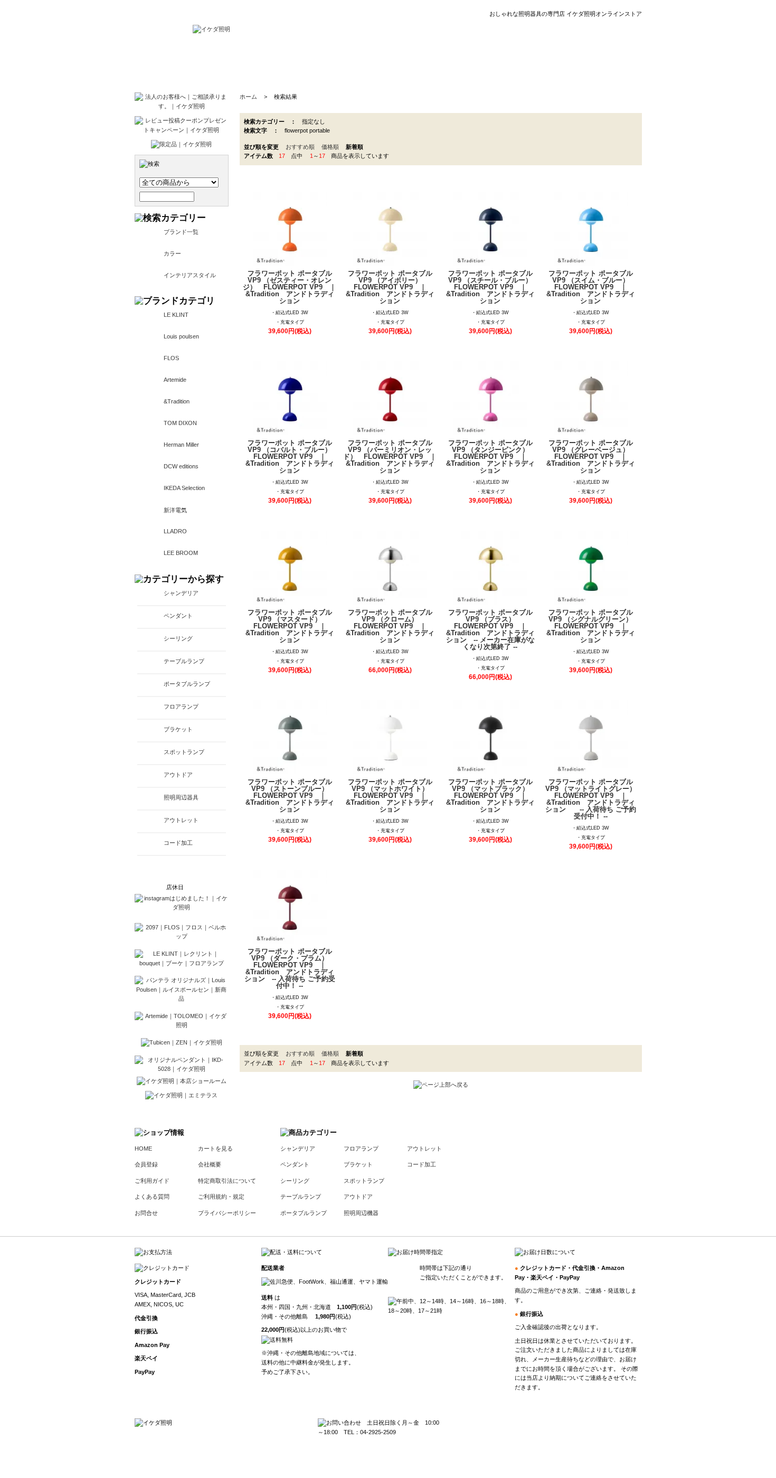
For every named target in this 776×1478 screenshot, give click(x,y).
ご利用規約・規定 (221, 1196)
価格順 (330, 147)
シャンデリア (181, 593)
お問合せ (146, 1213)
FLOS (171, 358)
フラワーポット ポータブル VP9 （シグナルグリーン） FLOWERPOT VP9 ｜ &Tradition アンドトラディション (592, 626)
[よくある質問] (492, 63)
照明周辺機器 (361, 1213)
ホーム (248, 96)
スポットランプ (184, 752)
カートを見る (215, 1148)
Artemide (175, 379)
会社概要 (209, 1164)
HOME (143, 1148)
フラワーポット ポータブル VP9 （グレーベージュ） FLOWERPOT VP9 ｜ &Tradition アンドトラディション (591, 456)
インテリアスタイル (190, 275)
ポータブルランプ (187, 684)
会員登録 (146, 1164)
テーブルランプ (184, 661)
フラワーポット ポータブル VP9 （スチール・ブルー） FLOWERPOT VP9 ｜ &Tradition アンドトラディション (492, 287)
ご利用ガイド (152, 1181)
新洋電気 (175, 510)
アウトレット (181, 820)
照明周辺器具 (181, 797)
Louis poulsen (181, 336)
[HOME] (211, 29)
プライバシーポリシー (227, 1213)
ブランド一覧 (181, 232)
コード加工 (178, 843)
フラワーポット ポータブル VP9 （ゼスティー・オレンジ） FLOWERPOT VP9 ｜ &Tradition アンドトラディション (290, 287)
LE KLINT (176, 315)
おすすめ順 (300, 147)
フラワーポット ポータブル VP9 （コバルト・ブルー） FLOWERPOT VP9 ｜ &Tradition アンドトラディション (291, 456)
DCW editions (181, 466)
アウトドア (178, 774)
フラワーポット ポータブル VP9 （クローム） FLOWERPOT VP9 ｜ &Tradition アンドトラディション (390, 626)
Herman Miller (181, 444)
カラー (172, 253)
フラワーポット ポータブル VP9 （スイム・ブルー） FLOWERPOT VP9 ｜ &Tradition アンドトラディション (591, 287)
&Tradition (177, 401)
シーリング (178, 638)
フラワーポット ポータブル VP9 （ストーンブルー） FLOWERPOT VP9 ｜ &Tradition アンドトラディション (290, 795)
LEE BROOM (181, 553)
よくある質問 (152, 1196)
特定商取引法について (227, 1181)
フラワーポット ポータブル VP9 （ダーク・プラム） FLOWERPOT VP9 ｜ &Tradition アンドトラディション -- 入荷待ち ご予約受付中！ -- (289, 968)
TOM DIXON (180, 423)
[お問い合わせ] (553, 63)
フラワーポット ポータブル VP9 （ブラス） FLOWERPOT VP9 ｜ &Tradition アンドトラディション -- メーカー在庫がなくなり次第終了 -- (490, 629)
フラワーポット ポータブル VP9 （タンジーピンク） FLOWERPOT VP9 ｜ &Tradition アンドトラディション (491, 456)
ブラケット (178, 729)
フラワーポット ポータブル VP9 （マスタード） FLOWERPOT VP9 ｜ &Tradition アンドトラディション (289, 626)
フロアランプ (181, 706)
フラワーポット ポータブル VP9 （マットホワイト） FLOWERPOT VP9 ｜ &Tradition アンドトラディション (391, 795)
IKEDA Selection (184, 488)
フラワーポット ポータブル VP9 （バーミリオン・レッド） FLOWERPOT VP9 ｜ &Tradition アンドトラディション (390, 456)
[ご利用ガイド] (431, 63)
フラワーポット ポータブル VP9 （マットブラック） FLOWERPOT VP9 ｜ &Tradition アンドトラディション (491, 795)
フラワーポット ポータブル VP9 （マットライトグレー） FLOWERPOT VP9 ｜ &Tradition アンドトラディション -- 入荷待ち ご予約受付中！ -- (591, 799)
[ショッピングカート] (615, 63)
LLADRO (175, 531)
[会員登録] (376, 63)
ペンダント (178, 616)
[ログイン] (326, 63)
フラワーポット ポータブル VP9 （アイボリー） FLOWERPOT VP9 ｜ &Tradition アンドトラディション (390, 287)
